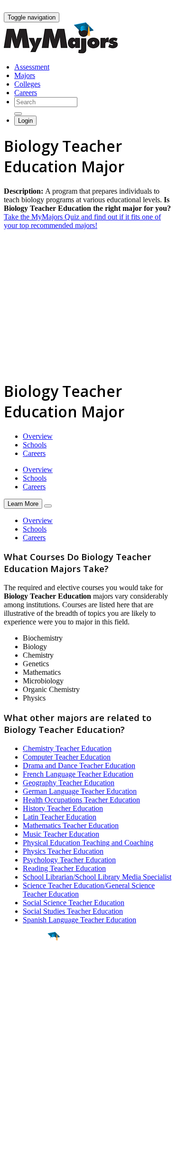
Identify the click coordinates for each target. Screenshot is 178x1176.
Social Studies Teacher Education (73, 911)
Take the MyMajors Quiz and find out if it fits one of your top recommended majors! (82, 221)
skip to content (155, 7)
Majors (24, 75)
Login (25, 120)
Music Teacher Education (61, 834)
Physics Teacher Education (63, 851)
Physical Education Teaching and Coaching (88, 843)
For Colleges (23, 1081)
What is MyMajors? (33, 1064)
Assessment (31, 67)
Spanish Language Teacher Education (79, 920)
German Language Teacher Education (80, 791)
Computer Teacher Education (67, 757)
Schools (35, 445)
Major (26, 968)
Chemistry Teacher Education (67, 748)
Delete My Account (33, 1099)
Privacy (39, 1164)
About (15, 1045)
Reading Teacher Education (64, 868)
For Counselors (27, 1073)
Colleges (27, 84)
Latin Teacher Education (59, 817)
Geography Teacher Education (68, 783)
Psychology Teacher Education (69, 860)
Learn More (23, 503)
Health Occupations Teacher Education (81, 800)
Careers (25, 93)
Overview (38, 436)
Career (28, 1010)
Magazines (20, 1090)
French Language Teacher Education (78, 774)
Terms (13, 1164)
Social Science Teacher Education (73, 903)
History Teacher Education (63, 808)
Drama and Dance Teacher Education (79, 765)
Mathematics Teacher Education (71, 825)
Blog (11, 1107)
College (29, 989)
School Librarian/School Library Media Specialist (97, 877)
